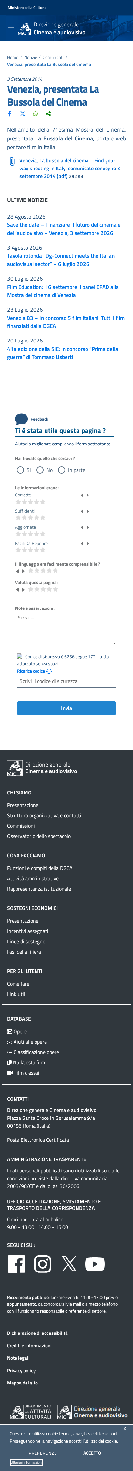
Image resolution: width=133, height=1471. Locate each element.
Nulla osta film (28, 1062)
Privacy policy (21, 1370)
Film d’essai (26, 1073)
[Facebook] (10, 113)
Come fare (18, 983)
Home (12, 57)
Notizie (30, 57)
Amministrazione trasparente (46, 1159)
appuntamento (21, 1304)
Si (29, 470)
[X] (22, 113)
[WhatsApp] (35, 113)
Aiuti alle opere (29, 1042)
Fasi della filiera (24, 951)
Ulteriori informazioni (26, 1462)
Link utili (16, 994)
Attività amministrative (33, 878)
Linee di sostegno (26, 941)
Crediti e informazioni (29, 1345)
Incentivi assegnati (27, 931)
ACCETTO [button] (92, 1452)
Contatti (18, 1099)
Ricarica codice (31, 671)
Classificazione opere (35, 1052)
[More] (48, 113)
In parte (76, 470)
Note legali (18, 1358)
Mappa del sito (22, 1382)
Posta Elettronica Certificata (38, 1140)
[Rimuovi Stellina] (82, 494)
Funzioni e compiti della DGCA (40, 868)
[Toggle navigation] (11, 28)
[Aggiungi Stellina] (87, 494)
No (49, 470)
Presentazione (22, 805)
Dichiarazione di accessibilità (37, 1333)
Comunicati (53, 57)
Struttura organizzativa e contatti (44, 815)
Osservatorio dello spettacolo (39, 836)
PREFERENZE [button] (43, 1453)
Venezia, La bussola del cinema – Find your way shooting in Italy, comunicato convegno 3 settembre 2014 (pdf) (69, 168)
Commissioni (21, 826)
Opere (19, 1031)
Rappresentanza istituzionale (39, 889)
